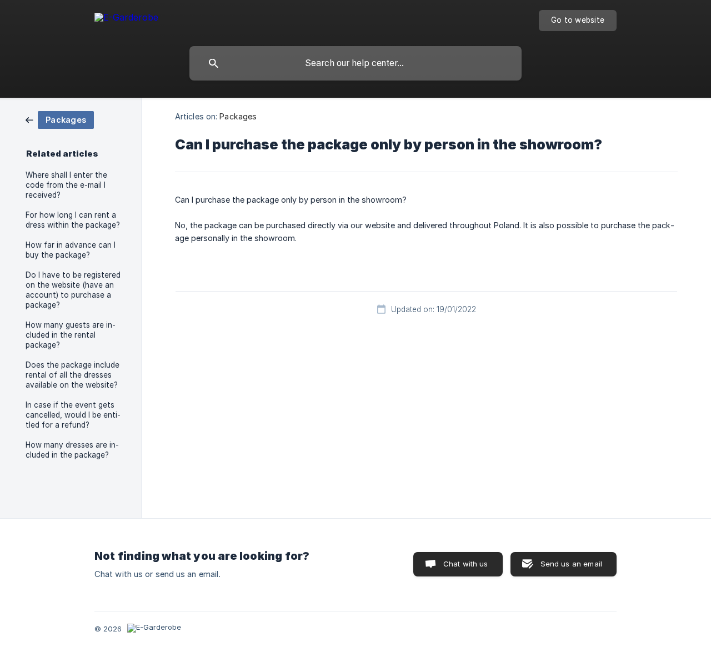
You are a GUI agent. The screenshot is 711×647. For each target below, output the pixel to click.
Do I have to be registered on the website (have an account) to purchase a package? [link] (73, 289)
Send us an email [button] (571, 563)
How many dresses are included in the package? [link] (72, 449)
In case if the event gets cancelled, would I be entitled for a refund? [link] (73, 414)
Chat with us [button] (465, 563)
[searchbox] (355, 63)
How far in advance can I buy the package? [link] (71, 249)
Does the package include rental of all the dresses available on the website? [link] (72, 374)
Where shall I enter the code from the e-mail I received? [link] (66, 184)
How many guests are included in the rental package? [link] (71, 334)
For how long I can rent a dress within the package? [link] (73, 219)
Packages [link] (238, 116)
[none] (126, 19)
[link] (60, 119)
